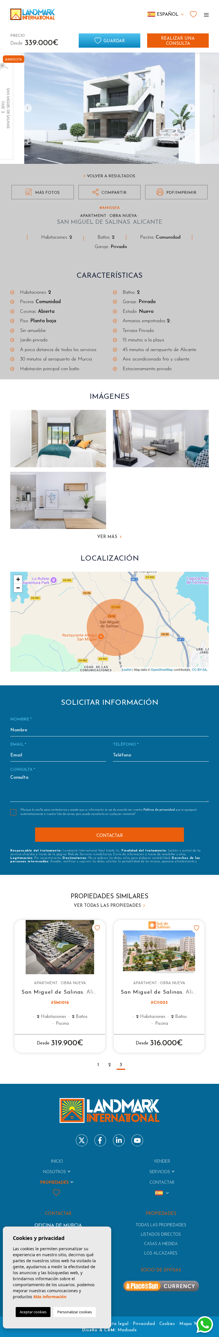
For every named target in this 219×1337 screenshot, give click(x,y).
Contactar (162, 1183)
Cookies (167, 1324)
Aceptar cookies (33, 1311)
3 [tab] (121, 1065)
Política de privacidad (159, 810)
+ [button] (18, 579)
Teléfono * (126, 744)
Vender (162, 1161)
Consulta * (22, 770)
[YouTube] (137, 1140)
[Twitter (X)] (82, 1140)
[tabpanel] (60, 986)
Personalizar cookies (74, 1311)
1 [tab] (98, 1065)
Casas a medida (161, 1244)
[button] (109, 192)
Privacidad (144, 1324)
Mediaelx (127, 1330)
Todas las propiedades (160, 1225)
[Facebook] (100, 1140)
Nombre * (21, 719)
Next (191, 108)
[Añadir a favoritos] (97, 928)
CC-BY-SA (199, 669)
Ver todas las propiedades (108, 906)
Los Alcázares (160, 1253)
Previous (27, 108)
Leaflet (126, 669)
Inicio (57, 1161)
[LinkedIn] (119, 1140)
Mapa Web (191, 1324)
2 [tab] (109, 1065)
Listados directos (161, 1235)
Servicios (159, 1172)
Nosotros (54, 1172)
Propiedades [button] (54, 1183)
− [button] (18, 587)
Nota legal (117, 1324)
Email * (18, 744)
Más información (49, 1296)
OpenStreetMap (162, 669)
